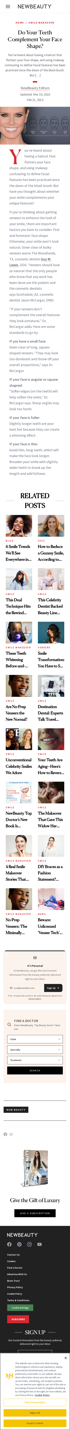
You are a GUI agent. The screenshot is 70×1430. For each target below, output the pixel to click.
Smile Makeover (41, 22)
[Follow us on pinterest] (19, 1244)
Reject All (35, 1412)
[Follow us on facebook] (9, 1244)
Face (41, 540)
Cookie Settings (20, 1307)
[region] (35, 1391)
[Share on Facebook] (5, 1134)
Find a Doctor (14, 1267)
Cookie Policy (14, 1293)
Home (20, 22)
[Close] (66, 1358)
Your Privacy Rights (35, 1402)
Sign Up (51, 988)
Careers (11, 1261)
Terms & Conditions (18, 1300)
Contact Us (13, 1254)
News (42, 914)
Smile (10, 594)
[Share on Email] (11, 1134)
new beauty (15, 1109)
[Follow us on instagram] (29, 1244)
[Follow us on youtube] (39, 1244)
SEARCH (35, 1070)
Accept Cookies (35, 1423)
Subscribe (18, 1319)
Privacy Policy (15, 1287)
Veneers (44, 647)
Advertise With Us (17, 1274)
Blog (10, 540)
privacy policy (35, 998)
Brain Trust (13, 1280)
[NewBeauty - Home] (35, 7)
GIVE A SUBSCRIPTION (35, 1213)
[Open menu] (8, 6)
